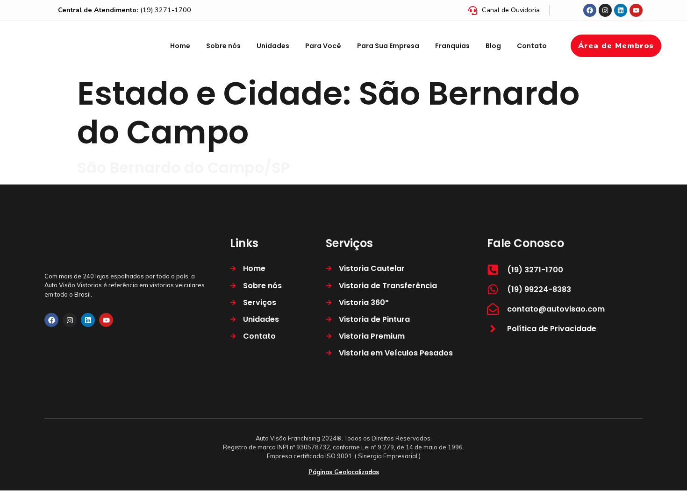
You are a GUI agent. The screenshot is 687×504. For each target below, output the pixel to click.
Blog (493, 45)
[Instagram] (605, 10)
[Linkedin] (620, 10)
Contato (532, 45)
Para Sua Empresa (388, 45)
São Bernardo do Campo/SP (183, 167)
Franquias (452, 45)
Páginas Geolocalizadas (343, 472)
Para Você (323, 45)
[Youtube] (636, 10)
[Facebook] (589, 10)
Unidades (273, 45)
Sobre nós (223, 45)
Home (180, 45)
